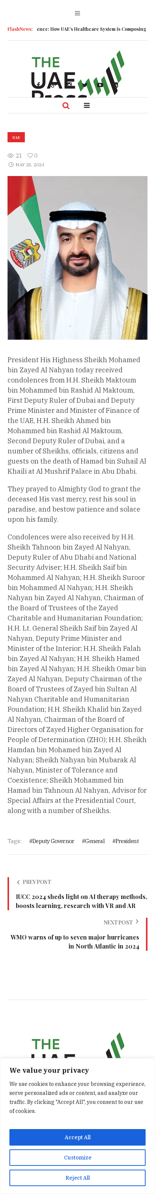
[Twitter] (85, 85)
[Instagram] (69, 85)
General (94, 841)
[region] (77, 1126)
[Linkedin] (115, 85)
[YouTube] (100, 85)
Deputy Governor (53, 841)
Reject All (77, 1177)
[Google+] (54, 85)
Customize (77, 1157)
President (127, 841)
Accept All (78, 1137)
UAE (16, 137)
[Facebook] (38, 85)
